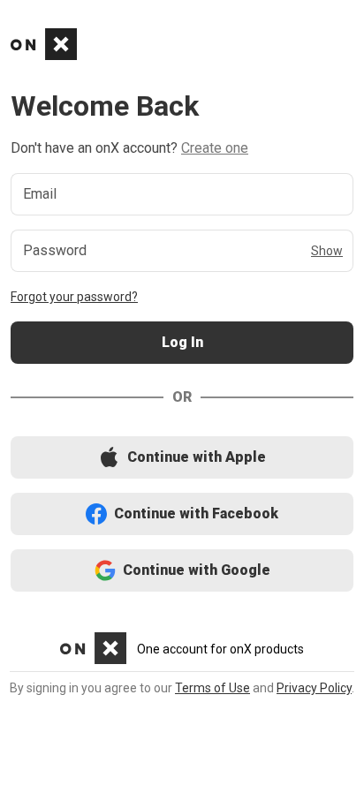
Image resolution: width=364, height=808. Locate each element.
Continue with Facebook (182, 514)
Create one (214, 148)
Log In (182, 343)
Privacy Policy (314, 688)
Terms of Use (212, 688)
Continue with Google (182, 571)
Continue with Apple (182, 457)
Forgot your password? (74, 297)
